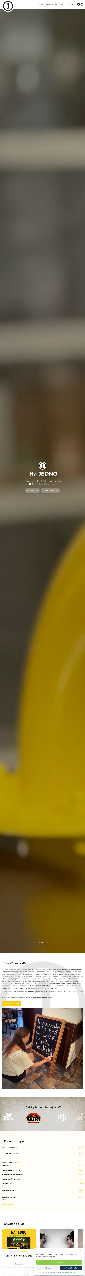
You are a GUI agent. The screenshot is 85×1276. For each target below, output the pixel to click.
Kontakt (71, 4)
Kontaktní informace (50, 490)
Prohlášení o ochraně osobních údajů (64, 1272)
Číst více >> (19, 1264)
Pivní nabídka (51, 4)
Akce (62, 4)
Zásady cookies (47, 1272)
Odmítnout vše (47, 1268)
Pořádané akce (32, 490)
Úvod (40, 4)
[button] (81, 1250)
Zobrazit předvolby (70, 1268)
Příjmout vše (59, 1262)
